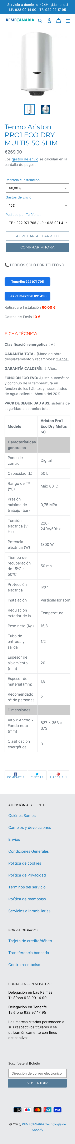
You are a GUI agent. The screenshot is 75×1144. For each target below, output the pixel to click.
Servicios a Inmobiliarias (29, 911)
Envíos (14, 839)
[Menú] (67, 20)
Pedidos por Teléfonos (23, 214)
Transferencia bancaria (28, 953)
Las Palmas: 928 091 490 (27, 296)
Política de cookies (24, 863)
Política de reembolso (27, 899)
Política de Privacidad (27, 875)
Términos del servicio (27, 887)
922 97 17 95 (35, 1012)
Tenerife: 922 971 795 (27, 282)
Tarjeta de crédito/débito (30, 941)
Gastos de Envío (18, 197)
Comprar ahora (37, 247)
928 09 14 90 (35, 998)
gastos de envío (25, 159)
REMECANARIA (33, 1124)
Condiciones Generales (28, 851)
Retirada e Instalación (23, 180)
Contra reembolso (24, 964)
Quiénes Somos (22, 815)
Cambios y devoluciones (29, 827)
